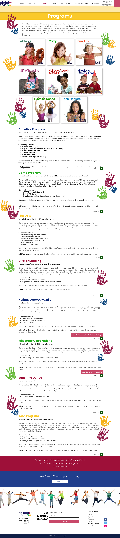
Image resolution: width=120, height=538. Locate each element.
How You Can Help (93, 523)
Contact (90, 526)
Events (90, 521)
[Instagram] (105, 526)
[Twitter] (105, 523)
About (90, 514)
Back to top (96, 211)
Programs (91, 519)
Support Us (91, 517)
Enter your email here (56, 512)
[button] (31, 4)
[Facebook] (105, 519)
